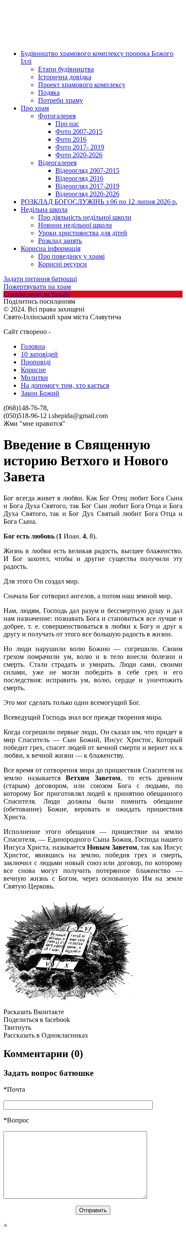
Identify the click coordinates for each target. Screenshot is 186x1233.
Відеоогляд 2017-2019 (87, 186)
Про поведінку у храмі (71, 256)
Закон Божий (40, 393)
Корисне (33, 369)
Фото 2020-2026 (79, 155)
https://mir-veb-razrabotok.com (83, 332)
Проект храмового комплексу (81, 84)
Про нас (67, 123)
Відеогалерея (57, 162)
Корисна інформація (50, 248)
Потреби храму (60, 100)
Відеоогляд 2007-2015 (87, 170)
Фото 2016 (71, 139)
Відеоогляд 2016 (79, 178)
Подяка (49, 92)
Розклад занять (60, 240)
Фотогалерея (57, 116)
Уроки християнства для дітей (82, 233)
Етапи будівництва (66, 69)
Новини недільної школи (75, 225)
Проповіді (36, 362)
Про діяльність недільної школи (84, 217)
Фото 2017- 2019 (79, 147)
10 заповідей (39, 354)
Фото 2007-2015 (79, 131)
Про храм (35, 108)
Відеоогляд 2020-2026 (87, 194)
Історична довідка (64, 77)
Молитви (34, 377)
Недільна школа (44, 209)
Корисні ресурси (62, 264)
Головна (33, 346)
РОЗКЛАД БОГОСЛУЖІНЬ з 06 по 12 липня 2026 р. (99, 201)
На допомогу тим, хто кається (65, 385)
